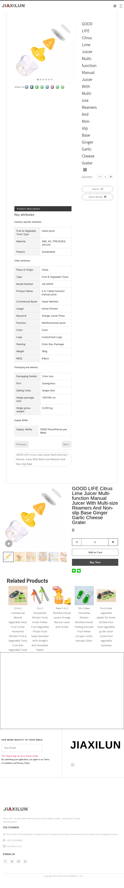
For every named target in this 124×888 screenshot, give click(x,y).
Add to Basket (96, 196)
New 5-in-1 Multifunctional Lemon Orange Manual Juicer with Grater (62, 617)
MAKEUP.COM (101, 784)
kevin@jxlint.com (14, 846)
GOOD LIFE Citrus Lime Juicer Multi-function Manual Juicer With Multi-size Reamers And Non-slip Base (41, 459)
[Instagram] (72, 765)
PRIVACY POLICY (115, 787)
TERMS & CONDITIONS (90, 787)
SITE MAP (118, 784)
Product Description (28, 208)
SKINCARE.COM (80, 784)
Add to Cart (95, 552)
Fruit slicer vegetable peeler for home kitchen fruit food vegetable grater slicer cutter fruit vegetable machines (106, 626)
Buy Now (95, 562)
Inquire (95, 189)
